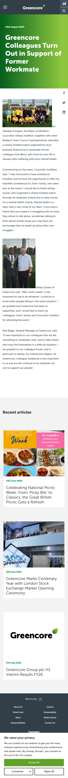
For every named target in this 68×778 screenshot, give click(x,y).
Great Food (18, 712)
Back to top (31, 699)
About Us (18, 707)
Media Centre (50, 718)
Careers (49, 707)
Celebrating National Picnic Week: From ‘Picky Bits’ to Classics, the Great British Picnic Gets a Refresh (30, 495)
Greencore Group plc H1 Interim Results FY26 (28, 672)
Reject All (49, 771)
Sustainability (50, 712)
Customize (17, 771)
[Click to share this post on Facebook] (64, 93)
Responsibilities (18, 723)
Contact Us (50, 723)
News (18, 718)
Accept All (34, 762)
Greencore (34, 7)
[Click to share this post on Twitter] (64, 103)
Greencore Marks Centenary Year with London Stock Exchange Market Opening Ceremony (31, 585)
